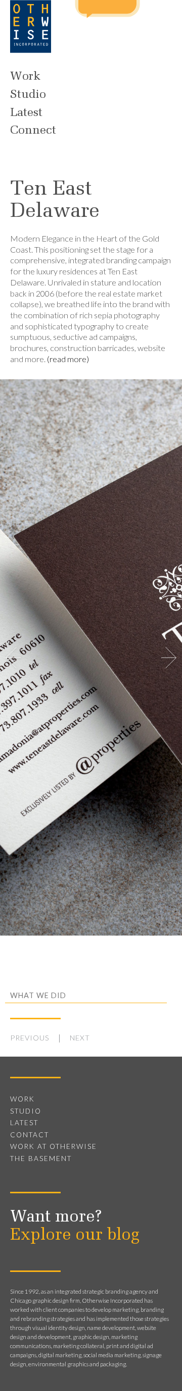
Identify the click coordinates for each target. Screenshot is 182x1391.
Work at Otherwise (53, 1146)
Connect (33, 131)
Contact (29, 1135)
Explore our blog (75, 1236)
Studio (28, 95)
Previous (30, 1037)
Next (80, 1037)
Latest (26, 113)
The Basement (41, 1158)
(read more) (68, 359)
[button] (168, 657)
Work (25, 77)
